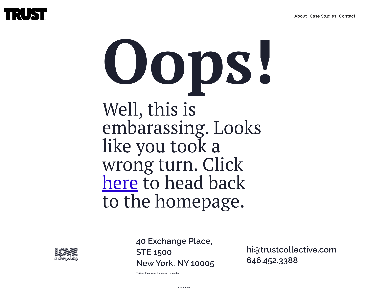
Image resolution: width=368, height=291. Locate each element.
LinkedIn (174, 273)
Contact (347, 16)
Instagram (162, 273)
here (120, 182)
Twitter (140, 273)
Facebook (150, 273)
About (300, 16)
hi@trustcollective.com (292, 249)
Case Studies (323, 16)
